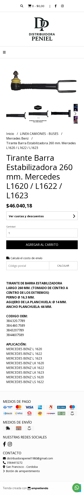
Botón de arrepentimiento (22, 471)
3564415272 (14, 462)
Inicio (10, 134)
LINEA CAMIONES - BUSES (39, 134)
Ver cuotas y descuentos (26, 216)
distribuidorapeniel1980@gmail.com (29, 458)
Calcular (63, 265)
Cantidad (10, 226)
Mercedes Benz (17, 138)
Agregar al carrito (42, 245)
